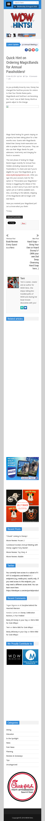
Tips (26, 76)
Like (9, 79)
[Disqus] (22, 357)
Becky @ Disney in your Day (17, 620)
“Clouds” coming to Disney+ (17, 536)
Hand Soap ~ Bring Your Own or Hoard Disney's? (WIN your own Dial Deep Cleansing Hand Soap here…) (32, 254)
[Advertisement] (22, 694)
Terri (20, 76)
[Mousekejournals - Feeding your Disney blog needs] (30, 664)
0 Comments (33, 76)
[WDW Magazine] (14, 664)
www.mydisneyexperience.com (17, 175)
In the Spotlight (12, 738)
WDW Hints (29, 818)
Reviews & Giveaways (14, 756)
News (8, 743)
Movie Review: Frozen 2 (15, 541)
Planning (9, 752)
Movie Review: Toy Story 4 (16, 552)
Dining (8, 730)
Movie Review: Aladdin (15, 557)
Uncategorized (11, 765)
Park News (10, 747)
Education (10, 734)
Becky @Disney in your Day (16, 632)
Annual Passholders (15, 217)
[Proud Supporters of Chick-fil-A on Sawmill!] (23, 801)
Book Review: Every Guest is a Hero (12, 243)
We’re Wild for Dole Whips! (23, 627)
